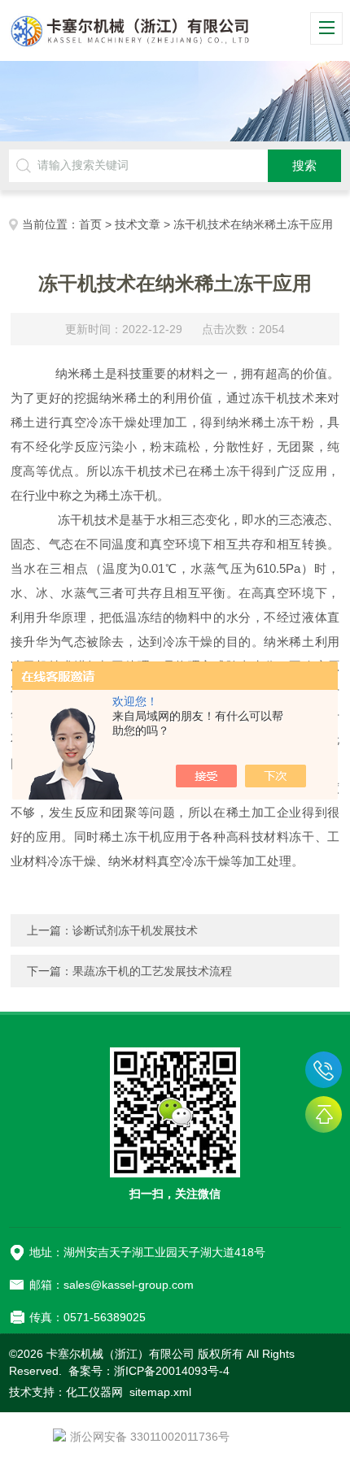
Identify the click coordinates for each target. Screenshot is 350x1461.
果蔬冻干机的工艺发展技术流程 (152, 971)
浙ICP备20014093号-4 (172, 1370)
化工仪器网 (94, 1391)
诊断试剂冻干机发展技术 (135, 930)
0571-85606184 (323, 1069)
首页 (90, 224)
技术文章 (137, 224)
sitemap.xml (160, 1391)
